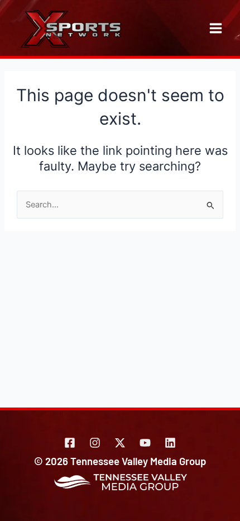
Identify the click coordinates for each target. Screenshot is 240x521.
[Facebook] (69, 442)
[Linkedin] (170, 442)
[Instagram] (94, 442)
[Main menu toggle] (216, 28)
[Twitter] (120, 442)
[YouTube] (145, 442)
